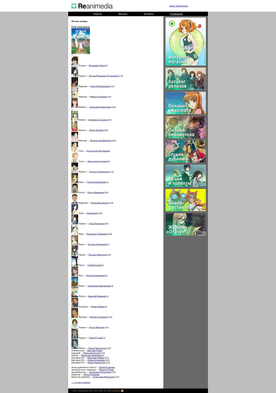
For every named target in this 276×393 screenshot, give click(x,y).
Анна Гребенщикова (100, 86)
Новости (97, 14)
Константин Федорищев (98, 151)
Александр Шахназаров (99, 286)
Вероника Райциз (96, 358)
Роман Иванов (98, 306)
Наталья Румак (106, 370)
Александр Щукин (99, 203)
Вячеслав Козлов (91, 353)
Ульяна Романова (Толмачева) (103, 76)
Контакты (148, 14)
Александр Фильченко (100, 107)
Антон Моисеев (96, 327)
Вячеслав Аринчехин (91, 355)
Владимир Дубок (97, 65)
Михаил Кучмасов (99, 317)
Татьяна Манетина (97, 255)
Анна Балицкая (96, 223)
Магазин (123, 14)
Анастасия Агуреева (97, 161)
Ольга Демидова (96, 192)
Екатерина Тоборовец (97, 234)
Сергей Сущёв (94, 265)
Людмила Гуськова (97, 120)
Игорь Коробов (96, 130)
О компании (176, 14)
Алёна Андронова (96, 360)
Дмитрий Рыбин (94, 350)
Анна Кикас (92, 213)
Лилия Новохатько (97, 348)
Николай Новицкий (97, 296)
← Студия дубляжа (80, 382)
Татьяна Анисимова (96, 182)
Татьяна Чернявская (99, 172)
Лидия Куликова (107, 367)
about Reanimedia (178, 6)
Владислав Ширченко (100, 140)
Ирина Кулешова (98, 96)
